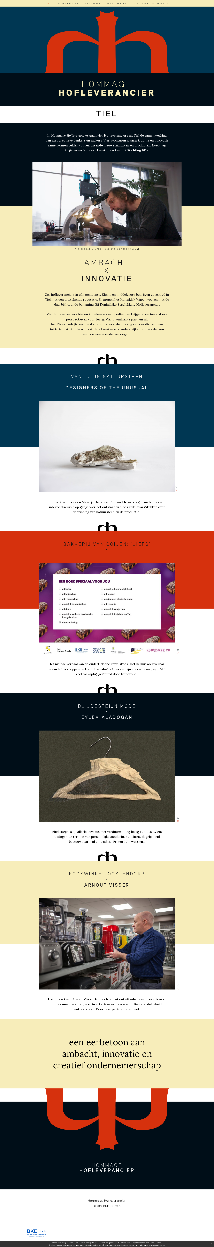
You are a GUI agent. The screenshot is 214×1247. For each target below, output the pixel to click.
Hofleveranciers (68, 3)
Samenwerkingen (116, 3)
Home (48, 3)
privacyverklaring (156, 1245)
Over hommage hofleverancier (151, 3)
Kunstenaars (92, 3)
